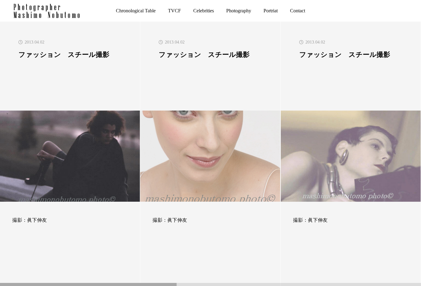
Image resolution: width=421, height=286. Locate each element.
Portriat (271, 10)
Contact (297, 10)
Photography (238, 10)
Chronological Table (136, 10)
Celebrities (203, 10)
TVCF (174, 10)
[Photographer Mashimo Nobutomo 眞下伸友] (47, 10)
